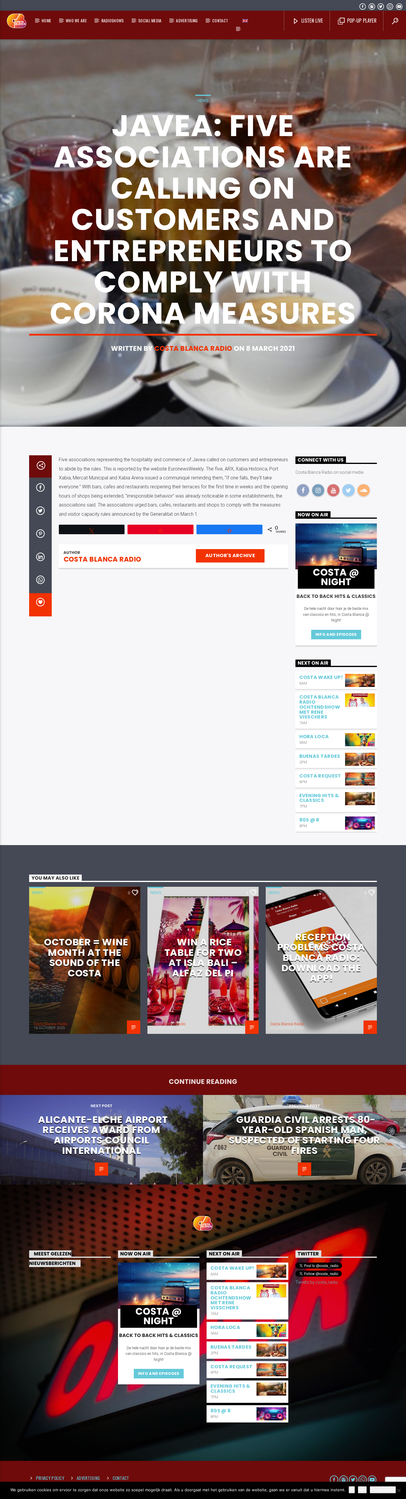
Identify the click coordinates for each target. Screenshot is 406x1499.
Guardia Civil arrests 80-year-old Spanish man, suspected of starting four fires (304, 1135)
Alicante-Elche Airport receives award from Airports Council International (103, 1135)
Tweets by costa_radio (316, 1282)
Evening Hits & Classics (319, 798)
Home (46, 20)
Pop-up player (361, 20)
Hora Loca (314, 736)
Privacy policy (50, 1478)
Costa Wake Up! (321, 677)
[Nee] (399, 1490)
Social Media (149, 20)
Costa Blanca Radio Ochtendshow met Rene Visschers (319, 707)
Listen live (311, 20)
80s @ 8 (309, 819)
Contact (220, 20)
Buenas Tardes (319, 756)
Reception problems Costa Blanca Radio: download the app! (321, 957)
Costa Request (320, 775)
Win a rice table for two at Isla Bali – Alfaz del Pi (203, 957)
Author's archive (230, 555)
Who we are (76, 20)
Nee (362, 1489)
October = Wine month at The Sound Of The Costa (86, 957)
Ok (351, 1489)
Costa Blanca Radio (193, 348)
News (203, 100)
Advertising (187, 20)
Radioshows (112, 20)
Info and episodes (336, 634)
